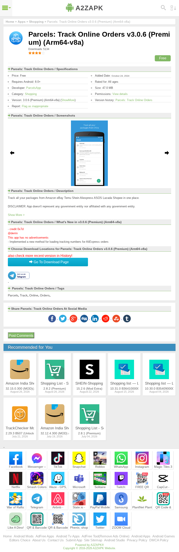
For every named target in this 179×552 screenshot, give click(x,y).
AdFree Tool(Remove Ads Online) (105, 536)
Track (24, 295)
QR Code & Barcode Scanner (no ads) (163, 513)
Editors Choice (19, 540)
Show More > (16, 215)
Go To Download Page (51, 262)
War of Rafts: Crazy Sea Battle (16, 511)
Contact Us (56, 540)
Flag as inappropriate (35, 106)
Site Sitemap (93, 540)
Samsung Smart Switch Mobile (121, 511)
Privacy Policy (137, 540)
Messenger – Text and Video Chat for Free (37, 472)
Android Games (163, 536)
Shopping (31, 94)
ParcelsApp (33, 87)
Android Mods (24, 536)
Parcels (13, 295)
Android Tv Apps (68, 536)
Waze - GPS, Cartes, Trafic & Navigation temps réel (58, 492)
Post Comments (21, 335)
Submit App (74, 540)
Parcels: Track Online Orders (133, 100)
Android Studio (114, 540)
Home (7, 536)
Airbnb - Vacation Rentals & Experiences (57, 513)
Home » (11, 21)
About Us (39, 540)
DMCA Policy (159, 540)
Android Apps (140, 536)
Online (33, 295)
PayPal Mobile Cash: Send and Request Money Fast (100, 513)
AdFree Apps (45, 536)
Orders (45, 295)
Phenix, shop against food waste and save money (79, 533)
